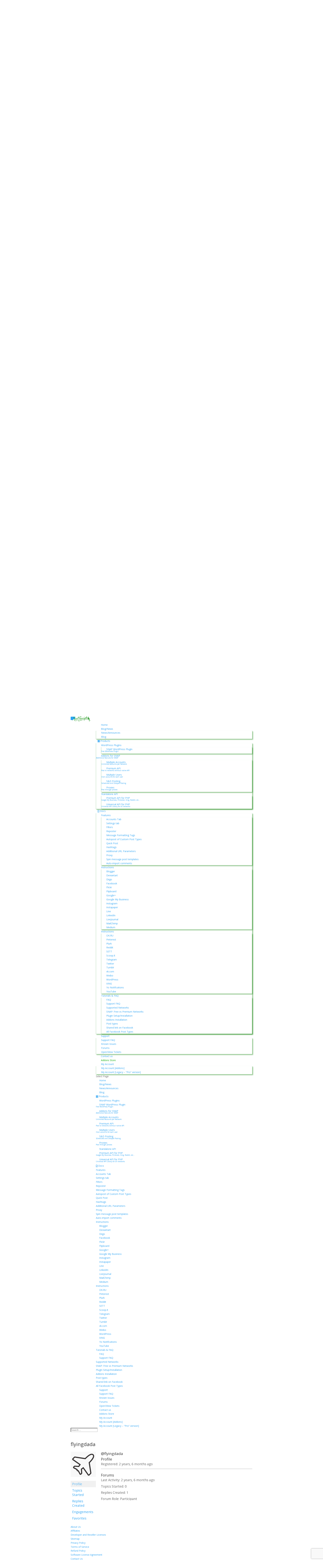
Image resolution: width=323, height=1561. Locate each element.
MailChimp (112, 923)
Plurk (109, 943)
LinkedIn (110, 915)
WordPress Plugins (111, 745)
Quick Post (112, 843)
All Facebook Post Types (119, 1031)
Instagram (111, 903)
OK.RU (109, 935)
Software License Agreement (86, 1554)
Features (106, 815)
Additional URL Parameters (121, 851)
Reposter (111, 831)
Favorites (79, 1518)
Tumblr (110, 967)
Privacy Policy (78, 1542)
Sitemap (75, 1538)
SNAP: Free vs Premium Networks (124, 1011)
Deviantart (112, 875)
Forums (105, 1048)
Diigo (109, 879)
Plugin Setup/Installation (119, 1015)
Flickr (109, 887)
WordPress (112, 979)
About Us (76, 1526)
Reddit (109, 947)
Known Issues (108, 1043)
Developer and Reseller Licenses (88, 1534)
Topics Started (78, 1492)
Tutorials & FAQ (110, 995)
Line (108, 911)
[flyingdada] (83, 1479)
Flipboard (111, 891)
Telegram (111, 959)
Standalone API (109, 794)
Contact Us (77, 1558)
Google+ (111, 895)
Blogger (110, 871)
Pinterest (111, 939)
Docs (103, 811)
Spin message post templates (122, 859)
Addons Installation (116, 1019)
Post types (112, 1023)
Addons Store (108, 1060)
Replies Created (78, 1503)
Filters (109, 827)
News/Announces (110, 732)
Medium (110, 927)
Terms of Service (80, 1546)
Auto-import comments (119, 863)
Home (104, 724)
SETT (109, 951)
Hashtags (111, 847)
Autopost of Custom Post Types (124, 839)
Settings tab (112, 823)
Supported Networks (117, 1007)
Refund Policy (78, 1550)
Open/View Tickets (111, 1052)
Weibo (109, 975)
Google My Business (117, 899)
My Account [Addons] (112, 1068)
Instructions (107, 867)
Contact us (107, 1056)
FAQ (108, 999)
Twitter (110, 963)
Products (105, 741)
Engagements (82, 1512)
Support (105, 1036)
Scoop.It (110, 955)
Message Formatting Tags (120, 835)
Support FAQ (113, 1003)
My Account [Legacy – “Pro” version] (121, 1072)
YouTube (111, 991)
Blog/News (107, 728)
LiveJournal (112, 919)
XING (109, 983)
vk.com (110, 971)
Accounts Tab (113, 819)
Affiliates (75, 1530)
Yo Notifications (115, 987)
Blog (103, 736)
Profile (77, 1484)
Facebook (111, 883)
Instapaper (112, 907)
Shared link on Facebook (119, 1027)
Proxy (109, 855)
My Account (107, 1064)
